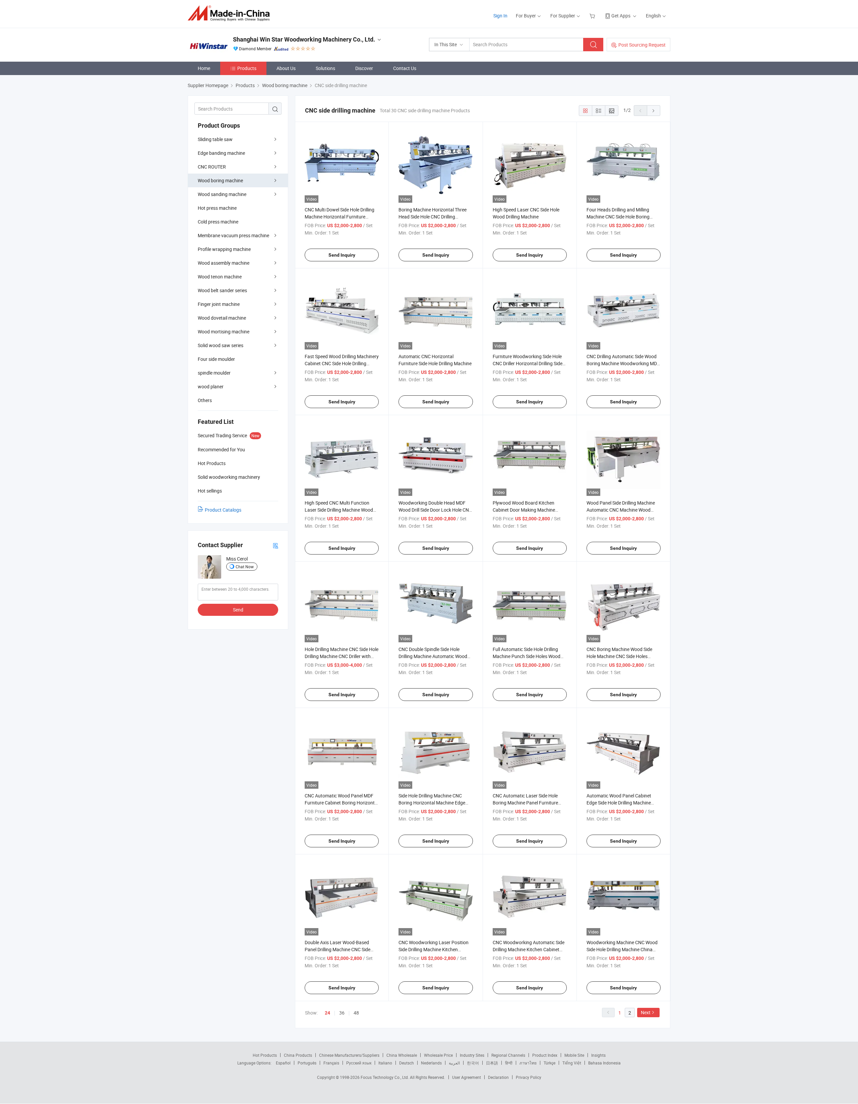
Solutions (325, 68)
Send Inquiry (341, 255)
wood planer (211, 386)
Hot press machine (217, 208)
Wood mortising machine (223, 331)
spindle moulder (214, 373)
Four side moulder (216, 359)
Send (238, 609)
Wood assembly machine (223, 263)
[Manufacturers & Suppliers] (231, 13)
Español (283, 1062)
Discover (364, 68)
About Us (286, 68)
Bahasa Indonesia (604, 1062)
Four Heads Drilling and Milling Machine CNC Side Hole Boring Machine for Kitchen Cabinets (618, 216)
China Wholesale (401, 1055)
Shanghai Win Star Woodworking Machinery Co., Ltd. (304, 39)
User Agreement (466, 1077)
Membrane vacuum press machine (233, 235)
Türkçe (549, 1062)
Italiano (385, 1062)
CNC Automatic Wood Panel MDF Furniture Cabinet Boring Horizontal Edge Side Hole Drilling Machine (341, 802)
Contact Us (404, 68)
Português (307, 1062)
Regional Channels (508, 1055)
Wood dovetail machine (222, 318)
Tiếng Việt (571, 1062)
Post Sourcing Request (642, 45)
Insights (598, 1055)
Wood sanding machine (222, 194)
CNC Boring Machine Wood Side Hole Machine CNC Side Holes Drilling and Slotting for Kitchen (619, 656)
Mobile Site (574, 1055)
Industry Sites (472, 1055)
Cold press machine (218, 221)
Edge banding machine (221, 153)
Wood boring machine (220, 180)
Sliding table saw (215, 139)
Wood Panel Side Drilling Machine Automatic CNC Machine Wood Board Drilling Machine (621, 510)
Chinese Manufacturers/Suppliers (349, 1055)
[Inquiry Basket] (593, 15)
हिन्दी (508, 1062)
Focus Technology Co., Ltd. (385, 1077)
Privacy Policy (528, 1077)
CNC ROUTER (212, 167)
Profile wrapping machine (224, 249)
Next (646, 1012)
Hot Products (265, 1055)
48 (356, 1013)
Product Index (544, 1055)
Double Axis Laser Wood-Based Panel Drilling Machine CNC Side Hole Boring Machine (337, 949)
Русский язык (358, 1062)
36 (342, 1013)
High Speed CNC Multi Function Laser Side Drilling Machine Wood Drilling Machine (339, 510)
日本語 (492, 1062)
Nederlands (431, 1062)
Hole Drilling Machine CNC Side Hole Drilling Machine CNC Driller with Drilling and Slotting (341, 656)
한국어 (473, 1062)
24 (327, 1013)
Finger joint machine (219, 304)
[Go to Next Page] (653, 111)
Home (204, 68)
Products (246, 68)
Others (205, 400)
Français (331, 1062)
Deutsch (406, 1062)
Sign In (500, 15)
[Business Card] (275, 545)
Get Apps (620, 15)
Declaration (498, 1077)
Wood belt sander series (222, 290)
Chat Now (245, 566)
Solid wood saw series (220, 345)
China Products (298, 1055)
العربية (454, 1062)
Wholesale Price (438, 1055)
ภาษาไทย (528, 1062)
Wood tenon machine (220, 276)
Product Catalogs (223, 510)
